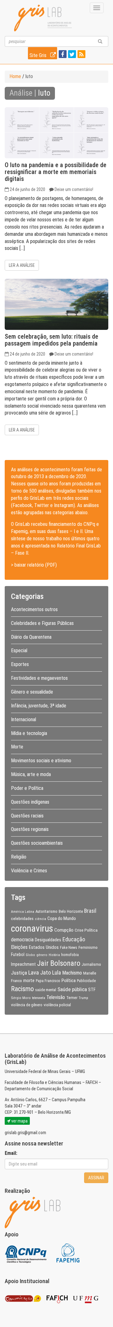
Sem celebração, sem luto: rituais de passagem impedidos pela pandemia (51, 340)
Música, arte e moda (31, 774)
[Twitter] (71, 55)
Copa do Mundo (61, 918)
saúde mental (45, 990)
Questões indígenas (30, 802)
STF (91, 989)
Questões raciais (27, 816)
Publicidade (86, 981)
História (54, 955)
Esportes (20, 664)
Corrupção (63, 930)
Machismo (72, 973)
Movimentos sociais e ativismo (41, 761)
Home (15, 76)
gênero (41, 955)
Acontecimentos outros (34, 609)
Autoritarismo (46, 911)
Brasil (90, 911)
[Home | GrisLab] (43, 18)
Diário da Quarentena (31, 637)
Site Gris (39, 55)
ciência (40, 919)
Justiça (19, 973)
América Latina (22, 911)
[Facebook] (62, 55)
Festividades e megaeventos (39, 678)
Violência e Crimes (29, 871)
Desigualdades (48, 939)
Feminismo (88, 947)
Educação (73, 939)
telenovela (38, 998)
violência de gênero (26, 1005)
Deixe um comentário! (74, 189)
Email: (11, 1153)
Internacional (23, 719)
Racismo (22, 989)
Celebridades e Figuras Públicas (42, 623)
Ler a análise (22, 265)
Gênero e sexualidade (32, 692)
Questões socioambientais (37, 843)
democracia (22, 940)
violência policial (57, 1004)
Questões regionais (30, 829)
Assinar (96, 1177)
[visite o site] (26, 1253)
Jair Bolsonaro (58, 963)
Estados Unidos (44, 947)
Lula (56, 973)
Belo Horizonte (71, 911)
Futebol (17, 954)
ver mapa (19, 1120)
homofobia (70, 955)
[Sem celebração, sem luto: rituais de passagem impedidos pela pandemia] (56, 304)
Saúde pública (72, 989)
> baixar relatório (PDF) (34, 565)
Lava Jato (39, 972)
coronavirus (32, 928)
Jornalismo (91, 964)
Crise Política (86, 930)
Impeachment (23, 964)
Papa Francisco (48, 981)
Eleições (19, 947)
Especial (19, 650)
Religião (18, 857)
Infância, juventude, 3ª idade (38, 706)
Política (69, 980)
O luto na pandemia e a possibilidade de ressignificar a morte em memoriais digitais (55, 171)
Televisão (55, 997)
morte (29, 980)
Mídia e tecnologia (29, 733)
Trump (83, 998)
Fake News (68, 947)
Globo (30, 955)
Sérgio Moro (21, 998)
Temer (72, 997)
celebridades (22, 918)
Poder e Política (27, 788)
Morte (17, 747)
